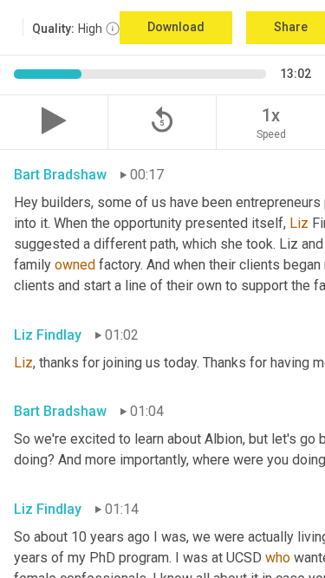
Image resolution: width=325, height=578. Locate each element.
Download (176, 27)
